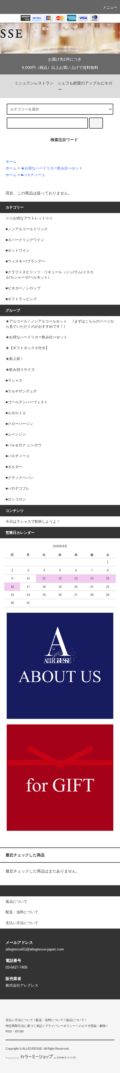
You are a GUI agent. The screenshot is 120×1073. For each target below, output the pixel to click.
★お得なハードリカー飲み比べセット (52, 168)
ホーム (11, 162)
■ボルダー (14, 467)
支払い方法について (19, 1020)
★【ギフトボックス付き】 (27, 348)
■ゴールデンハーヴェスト (27, 402)
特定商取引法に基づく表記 (24, 1025)
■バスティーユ (33, 175)
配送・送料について (49, 1020)
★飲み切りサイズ (20, 370)
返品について (75, 1020)
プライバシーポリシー (60, 1025)
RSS (9, 1031)
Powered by (12, 1058)
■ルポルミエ (16, 413)
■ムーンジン (16, 434)
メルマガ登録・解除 (92, 1025)
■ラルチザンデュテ (21, 391)
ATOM (19, 1031)
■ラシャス (14, 380)
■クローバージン (19, 424)
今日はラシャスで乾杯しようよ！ (33, 522)
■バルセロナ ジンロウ (24, 445)
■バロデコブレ (18, 489)
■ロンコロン (16, 499)
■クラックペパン (19, 478)
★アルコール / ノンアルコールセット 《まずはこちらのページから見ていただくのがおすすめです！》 (60, 324)
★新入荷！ (15, 359)
